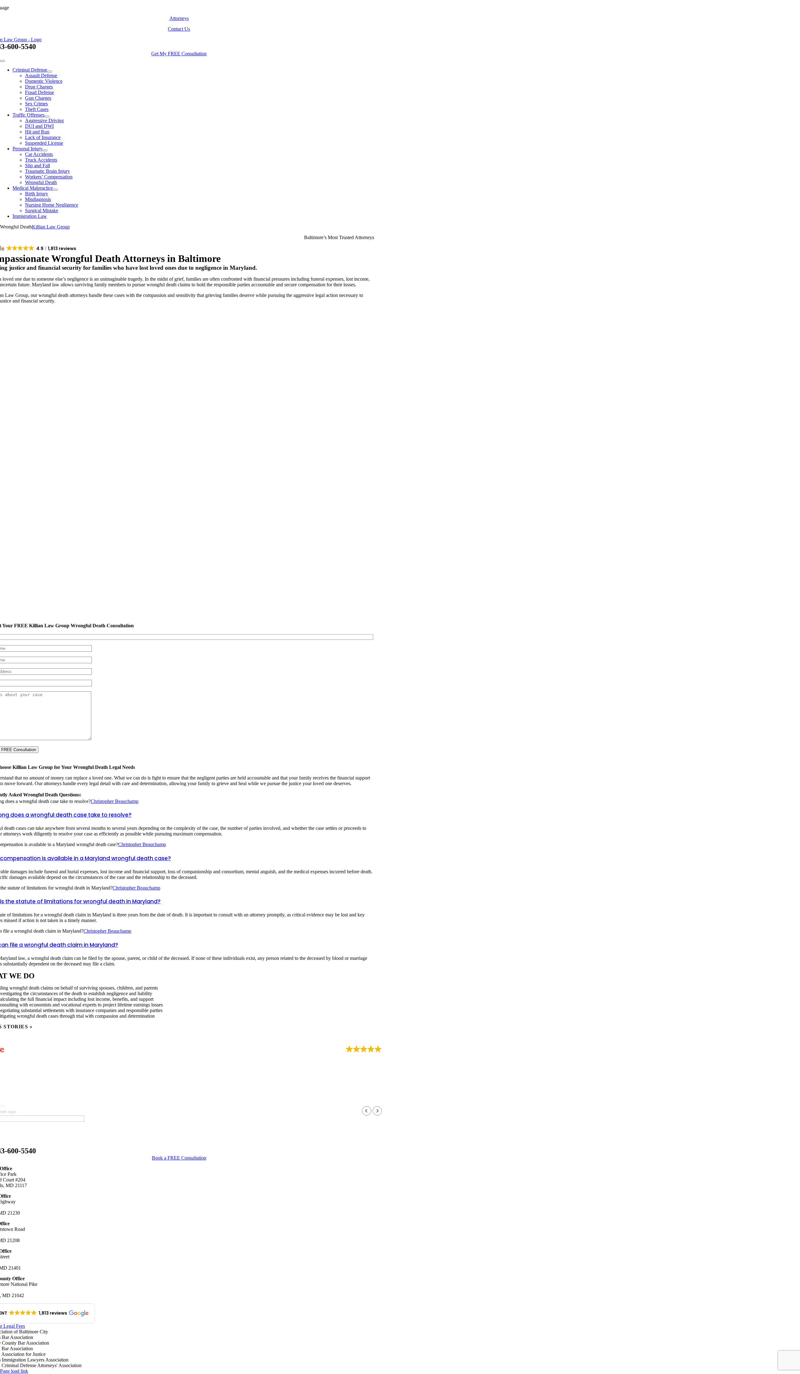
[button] (377, 1111)
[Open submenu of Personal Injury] (45, 150)
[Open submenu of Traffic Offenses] (46, 117)
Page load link (14, 1371)
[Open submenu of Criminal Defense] (49, 72)
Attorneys (179, 18)
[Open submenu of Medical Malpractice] (55, 190)
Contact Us (179, 29)
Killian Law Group (51, 226)
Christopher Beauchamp (114, 801)
